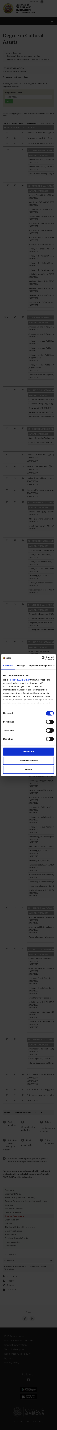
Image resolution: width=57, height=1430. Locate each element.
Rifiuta (28, 769)
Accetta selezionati (28, 760)
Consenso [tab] (8, 665)
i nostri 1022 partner (19, 680)
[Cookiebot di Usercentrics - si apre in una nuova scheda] (42, 658)
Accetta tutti (28, 751)
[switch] (50, 722)
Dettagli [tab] (21, 665)
